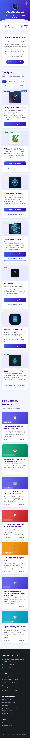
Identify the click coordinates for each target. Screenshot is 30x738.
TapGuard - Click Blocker (10, 690)
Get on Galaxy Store (16, 168)
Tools (5, 85)
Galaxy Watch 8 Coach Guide (11, 708)
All (4, 81)
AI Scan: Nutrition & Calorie (11, 679)
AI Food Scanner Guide (9, 702)
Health (22, 81)
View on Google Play (16, 62)
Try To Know (7, 688)
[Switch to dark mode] (26, 3)
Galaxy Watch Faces (9, 676)
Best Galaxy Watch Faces (10, 700)
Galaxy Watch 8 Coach (9, 685)
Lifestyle (21, 85)
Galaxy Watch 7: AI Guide (10, 682)
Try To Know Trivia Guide (9, 711)
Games (12, 85)
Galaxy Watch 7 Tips (8, 705)
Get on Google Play (15, 124)
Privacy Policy (7, 723)
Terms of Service (7, 725)
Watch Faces (12, 81)
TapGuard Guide (7, 713)
